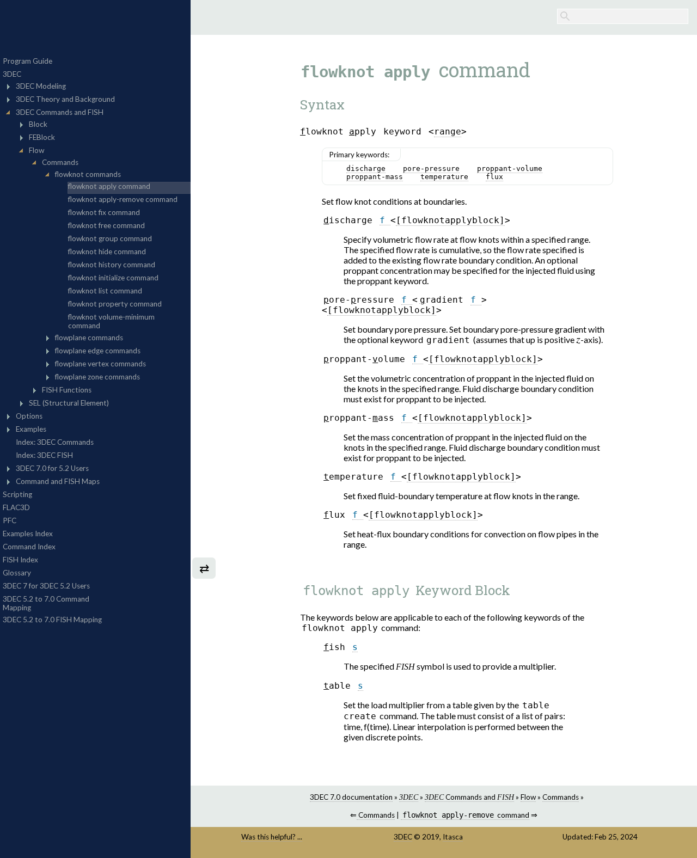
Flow (528, 797)
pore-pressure (431, 168)
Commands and (469, 797)
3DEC (403, 836)
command (465, 815)
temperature (444, 177)
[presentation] (578, 341)
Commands (560, 797)
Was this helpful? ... (271, 836)
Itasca (453, 836)
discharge (366, 168)
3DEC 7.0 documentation (351, 797)
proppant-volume (509, 168)
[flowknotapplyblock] (450, 220)
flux (494, 177)
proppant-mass (374, 177)
